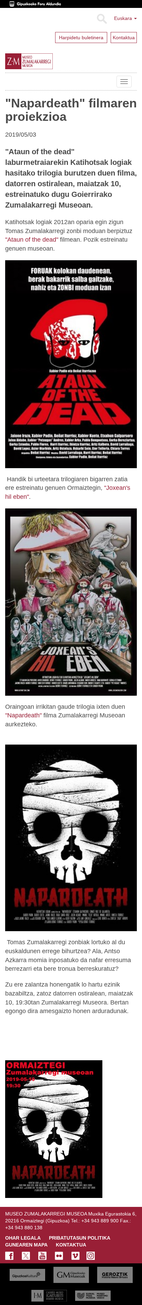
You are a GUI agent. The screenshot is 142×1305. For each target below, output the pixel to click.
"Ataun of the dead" (31, 239)
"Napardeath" (23, 715)
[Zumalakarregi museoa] (44, 61)
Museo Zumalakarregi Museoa (10, 81)
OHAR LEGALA (23, 1238)
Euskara (123, 18)
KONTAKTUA (71, 1245)
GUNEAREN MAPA (26, 1245)
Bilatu (101, 19)
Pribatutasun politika (79, 1238)
